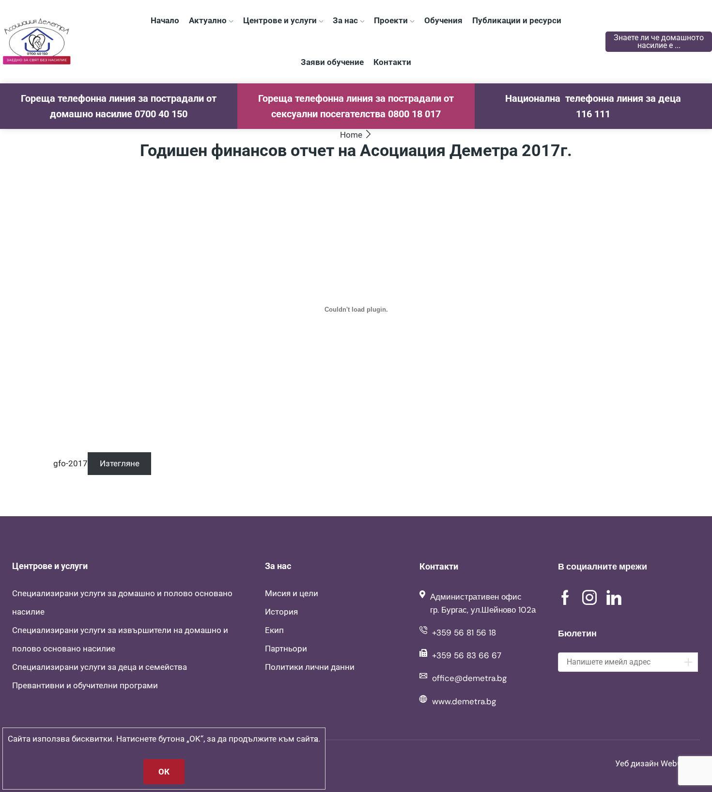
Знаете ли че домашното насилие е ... (659, 41)
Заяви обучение (332, 62)
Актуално (208, 20)
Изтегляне (119, 463)
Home (351, 135)
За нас (345, 20)
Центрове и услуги (280, 20)
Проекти (391, 20)
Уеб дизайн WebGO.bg (657, 763)
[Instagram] (589, 597)
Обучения (443, 20)
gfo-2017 (70, 463)
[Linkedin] (613, 597)
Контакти (392, 62)
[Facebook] (565, 597)
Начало (165, 20)
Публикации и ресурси (516, 20)
